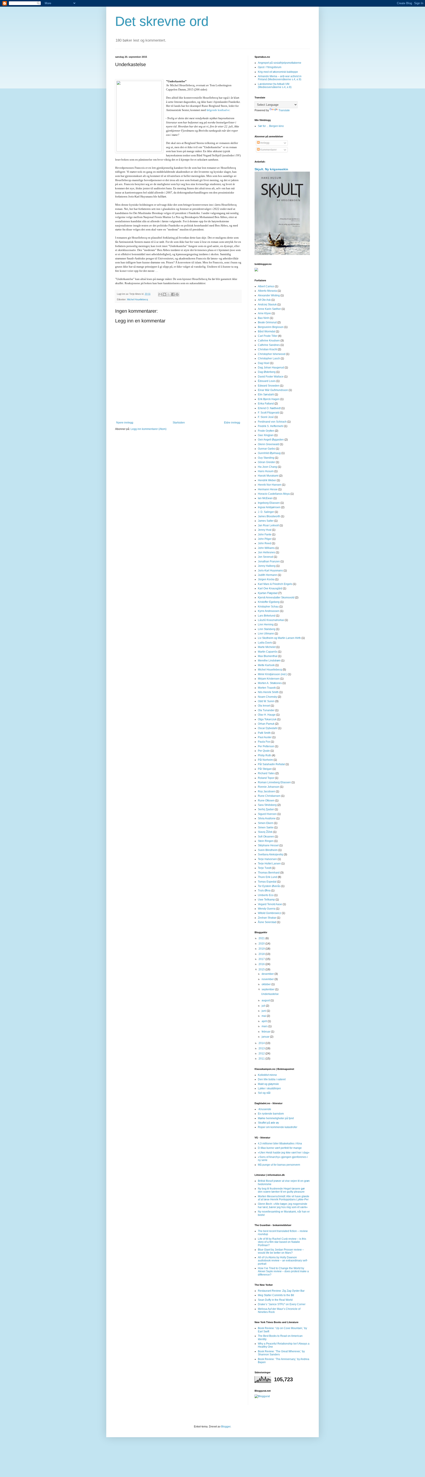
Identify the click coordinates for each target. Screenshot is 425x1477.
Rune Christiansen (269, 795)
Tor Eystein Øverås (269, 886)
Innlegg (264, 142)
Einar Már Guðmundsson (273, 390)
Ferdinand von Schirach (272, 421)
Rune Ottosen (266, 800)
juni (264, 1010)
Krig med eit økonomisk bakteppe (278, 71)
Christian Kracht (267, 349)
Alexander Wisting (269, 295)
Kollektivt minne (267, 1075)
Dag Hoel (263, 363)
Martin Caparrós (267, 651)
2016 (262, 964)
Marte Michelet (267, 647)
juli (264, 1005)
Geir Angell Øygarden (271, 439)
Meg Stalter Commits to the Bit (276, 1295)
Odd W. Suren (266, 701)
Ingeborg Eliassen (269, 502)
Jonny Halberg (267, 565)
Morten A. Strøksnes (270, 683)
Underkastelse (270, 994)
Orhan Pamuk (266, 723)
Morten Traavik (267, 687)
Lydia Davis (265, 642)
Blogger (225, 1426)
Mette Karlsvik (266, 665)
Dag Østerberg (267, 372)
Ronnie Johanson (268, 786)
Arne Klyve (264, 313)
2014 (262, 1043)
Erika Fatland (266, 403)
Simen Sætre (266, 827)
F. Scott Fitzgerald (268, 412)
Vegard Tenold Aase (270, 904)
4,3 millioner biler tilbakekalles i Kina (280, 1143)
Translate (284, 110)
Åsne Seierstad (267, 922)
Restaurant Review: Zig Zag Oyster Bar (281, 1290)
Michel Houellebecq (137, 299)
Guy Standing (266, 457)
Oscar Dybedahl (267, 728)
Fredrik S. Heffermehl (270, 426)
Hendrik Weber (267, 480)
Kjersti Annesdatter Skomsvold (276, 597)
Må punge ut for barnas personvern (279, 1164)
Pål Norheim (265, 759)
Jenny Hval (264, 529)
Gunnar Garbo (266, 448)
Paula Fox (264, 741)
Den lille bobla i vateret (272, 1079)
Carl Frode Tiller (267, 335)
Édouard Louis (267, 381)
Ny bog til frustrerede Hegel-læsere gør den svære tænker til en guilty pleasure (281, 1190)
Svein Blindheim (268, 850)
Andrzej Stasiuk (267, 304)
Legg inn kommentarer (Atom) (148, 429)
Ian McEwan (265, 498)
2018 (262, 954)
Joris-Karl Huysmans (270, 570)
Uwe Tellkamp (266, 899)
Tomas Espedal (267, 881)
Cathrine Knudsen (269, 340)
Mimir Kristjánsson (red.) (272, 674)
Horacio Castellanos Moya (274, 493)
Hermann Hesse (268, 489)
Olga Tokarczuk (267, 719)
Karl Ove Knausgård (270, 588)
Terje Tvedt (264, 868)
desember (268, 973)
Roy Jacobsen (266, 791)
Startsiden (179, 422)
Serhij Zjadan (266, 809)
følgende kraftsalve (218, 110)
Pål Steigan (265, 768)
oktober (266, 984)
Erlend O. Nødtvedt (269, 408)
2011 (262, 1058)
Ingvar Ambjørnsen (269, 507)
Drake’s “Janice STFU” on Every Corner (281, 1304)
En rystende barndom (271, 1113)
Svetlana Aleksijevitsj (270, 854)
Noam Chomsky (267, 696)
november (268, 979)
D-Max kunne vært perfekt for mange (280, 1147)
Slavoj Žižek (265, 831)
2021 (262, 938)
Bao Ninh (263, 318)
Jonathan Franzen (269, 561)
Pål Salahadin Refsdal (271, 764)
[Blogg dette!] (164, 294)
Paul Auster (265, 737)
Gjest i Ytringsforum (269, 67)
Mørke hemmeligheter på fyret (276, 1118)
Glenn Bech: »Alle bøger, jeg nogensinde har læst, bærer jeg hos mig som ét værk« (283, 1205)
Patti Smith (264, 732)
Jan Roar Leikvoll (268, 525)
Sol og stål (264, 1092)
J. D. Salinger (266, 511)
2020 (262, 943)
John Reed (264, 543)
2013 (262, 1048)
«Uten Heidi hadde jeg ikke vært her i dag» (283, 1152)
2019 (262, 948)
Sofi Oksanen (266, 836)
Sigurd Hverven (267, 814)
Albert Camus (266, 286)
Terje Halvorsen (267, 859)
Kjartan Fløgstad (268, 593)
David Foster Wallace (271, 376)
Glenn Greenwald (268, 444)
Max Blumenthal (267, 656)
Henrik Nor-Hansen (269, 484)
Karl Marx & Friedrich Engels (275, 584)
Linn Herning (266, 624)
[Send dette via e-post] (160, 294)
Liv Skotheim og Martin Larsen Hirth (279, 638)
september (268, 989)
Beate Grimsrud (267, 322)
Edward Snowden (268, 385)
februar (266, 1031)
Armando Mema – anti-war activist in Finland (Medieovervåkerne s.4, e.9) (279, 78)
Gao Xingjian (266, 435)
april (265, 1021)
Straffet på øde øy (268, 1122)
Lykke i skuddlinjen (269, 1088)
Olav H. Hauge (267, 714)
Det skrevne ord (162, 21)
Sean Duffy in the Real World (275, 1299)
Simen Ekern (265, 823)
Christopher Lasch (269, 358)
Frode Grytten (266, 430)
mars (265, 1026)
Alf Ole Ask (264, 299)
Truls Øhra (264, 890)
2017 (262, 959)
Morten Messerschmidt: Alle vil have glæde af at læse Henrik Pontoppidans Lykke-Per (283, 1198)
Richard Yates (266, 773)
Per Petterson (266, 746)
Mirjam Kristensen (269, 678)
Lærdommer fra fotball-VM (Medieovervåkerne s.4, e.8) (275, 85)
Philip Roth (264, 755)
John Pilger (265, 538)
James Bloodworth (269, 516)
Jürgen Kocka (266, 579)
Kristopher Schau (268, 606)
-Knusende (264, 1109)
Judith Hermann (267, 575)
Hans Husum (266, 471)
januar (266, 1036)
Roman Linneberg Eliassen (274, 782)
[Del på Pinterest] (177, 294)
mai (264, 1015)
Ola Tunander (266, 710)
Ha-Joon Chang (267, 466)
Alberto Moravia (267, 290)
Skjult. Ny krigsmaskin (271, 169)
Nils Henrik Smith (268, 692)
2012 (262, 1053)
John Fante (264, 534)
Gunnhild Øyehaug (269, 453)
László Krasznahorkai (271, 620)
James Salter (266, 520)
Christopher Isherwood (271, 354)
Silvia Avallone (267, 818)
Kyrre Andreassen (268, 611)
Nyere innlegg (124, 422)
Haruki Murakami (268, 475)
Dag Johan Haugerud (271, 367)
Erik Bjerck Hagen (269, 399)
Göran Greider (266, 462)
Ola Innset (264, 705)
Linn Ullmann (266, 633)
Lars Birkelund (266, 615)
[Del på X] (168, 294)
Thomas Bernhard (269, 872)
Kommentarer (268, 149)
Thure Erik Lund (267, 877)
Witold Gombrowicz (269, 913)
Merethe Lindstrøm (269, 660)
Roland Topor (266, 778)
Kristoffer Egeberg (269, 601)
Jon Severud (265, 556)
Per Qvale (264, 750)
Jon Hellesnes (266, 552)
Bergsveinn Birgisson (271, 327)
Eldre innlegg (232, 422)
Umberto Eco (266, 895)
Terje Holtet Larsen (269, 863)
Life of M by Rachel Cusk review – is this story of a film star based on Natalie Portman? (282, 1242)
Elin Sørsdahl (266, 394)
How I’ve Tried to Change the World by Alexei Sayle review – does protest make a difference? (283, 1271)
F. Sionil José (266, 417)
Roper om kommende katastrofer (277, 1127)
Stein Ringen (266, 841)
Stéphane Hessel (268, 845)
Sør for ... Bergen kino (271, 126)
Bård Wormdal (266, 331)
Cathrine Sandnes (269, 345)
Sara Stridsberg (267, 805)
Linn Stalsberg (266, 629)
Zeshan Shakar (267, 917)
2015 (262, 969)
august (266, 1000)
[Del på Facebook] (173, 294)
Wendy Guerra (266, 908)
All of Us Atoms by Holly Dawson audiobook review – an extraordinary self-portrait (283, 1260)
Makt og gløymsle (268, 1084)
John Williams (266, 548)
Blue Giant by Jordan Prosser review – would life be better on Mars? (281, 1251)
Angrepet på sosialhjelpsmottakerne (279, 62)
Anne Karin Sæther (269, 308)
